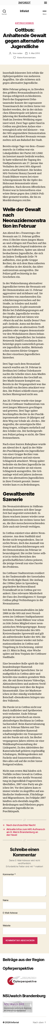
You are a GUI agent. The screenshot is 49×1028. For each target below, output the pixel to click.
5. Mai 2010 (34, 53)
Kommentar (9, 874)
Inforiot (24, 11)
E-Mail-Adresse (10, 913)
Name (5, 900)
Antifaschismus (24, 23)
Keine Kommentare (26, 57)
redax (19, 53)
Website (6, 925)
